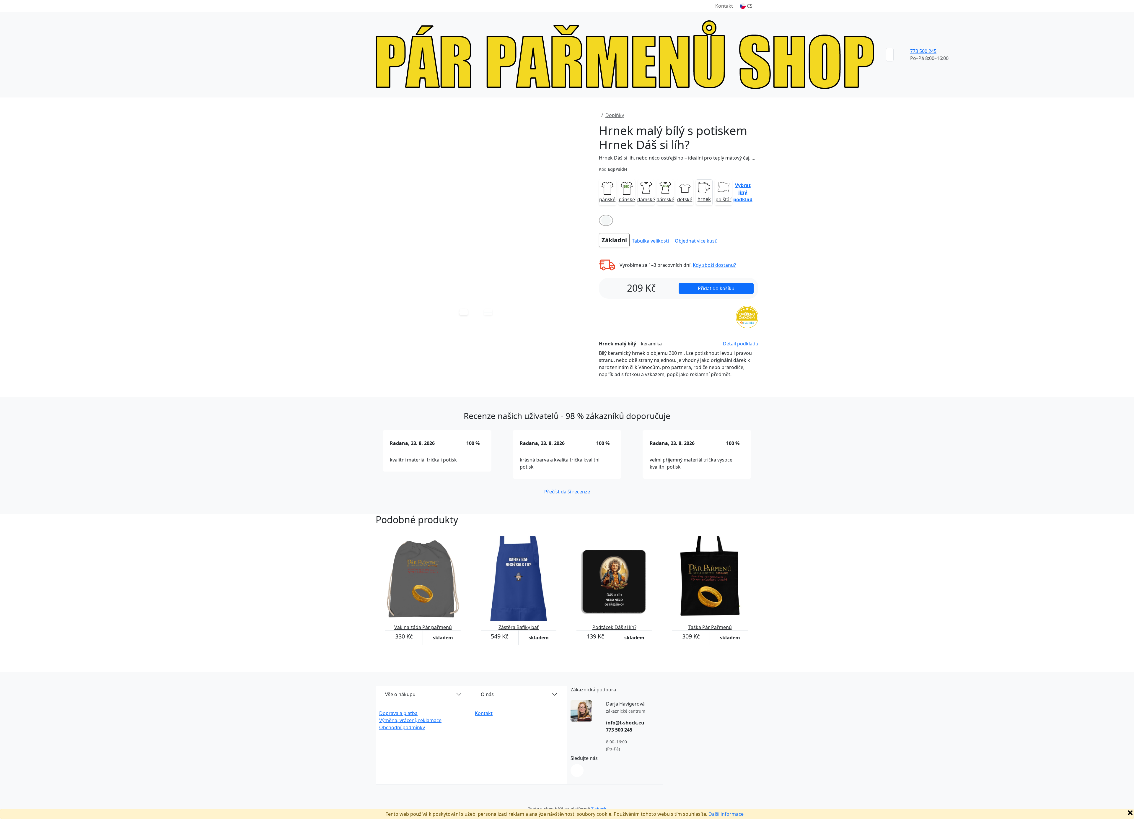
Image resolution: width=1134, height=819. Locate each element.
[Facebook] (577, 770)
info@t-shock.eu (625, 722)
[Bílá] (606, 220)
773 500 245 (923, 51)
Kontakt (724, 6)
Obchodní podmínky (402, 727)
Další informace (726, 814)
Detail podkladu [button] (740, 343)
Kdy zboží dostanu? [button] (714, 265)
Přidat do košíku (716, 288)
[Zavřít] (1130, 812)
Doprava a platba (398, 713)
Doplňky (614, 115)
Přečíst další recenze (567, 491)
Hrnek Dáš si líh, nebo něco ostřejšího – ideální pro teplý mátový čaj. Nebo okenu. (678, 158)
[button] (746, 6)
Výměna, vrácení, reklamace (410, 720)
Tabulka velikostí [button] (650, 241)
